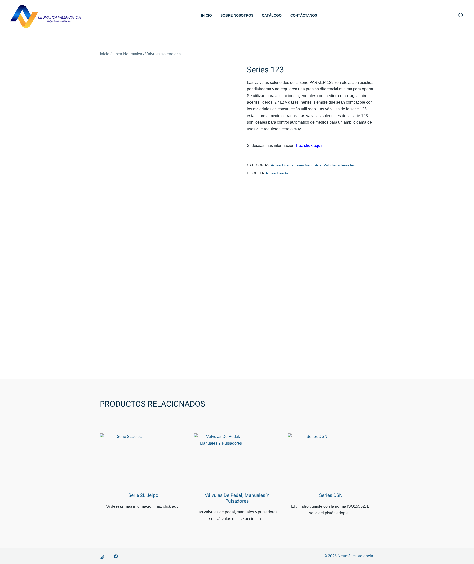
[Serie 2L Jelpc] (127, 460)
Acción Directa (282, 165)
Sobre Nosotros (236, 15)
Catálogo (272, 15)
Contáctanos (303, 15)
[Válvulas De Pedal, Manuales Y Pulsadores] (221, 460)
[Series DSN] (315, 460)
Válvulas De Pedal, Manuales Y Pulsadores (237, 498)
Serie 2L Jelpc (143, 495)
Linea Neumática (127, 54)
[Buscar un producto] (461, 15)
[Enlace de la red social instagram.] (102, 556)
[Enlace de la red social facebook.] (116, 556)
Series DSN (331, 495)
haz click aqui (309, 145)
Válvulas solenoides (163, 54)
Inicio (206, 15)
